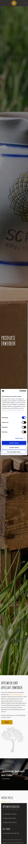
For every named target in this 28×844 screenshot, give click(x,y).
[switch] (24, 422)
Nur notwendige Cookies (14, 452)
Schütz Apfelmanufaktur (16, 694)
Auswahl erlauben (14, 447)
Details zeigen (19, 438)
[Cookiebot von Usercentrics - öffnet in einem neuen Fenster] (19, 391)
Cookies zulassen (14, 443)
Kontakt (7, 722)
